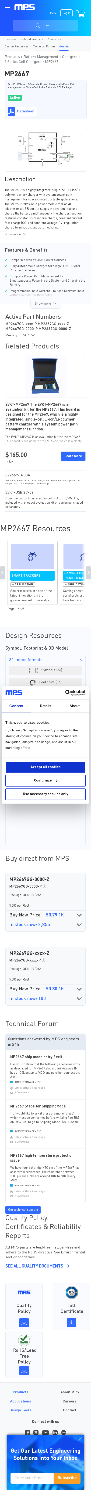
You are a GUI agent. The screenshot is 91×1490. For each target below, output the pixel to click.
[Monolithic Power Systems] (24, 7)
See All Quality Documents (34, 1266)
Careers (70, 1401)
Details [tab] (45, 706)
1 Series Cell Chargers (23, 62)
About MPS (69, 1392)
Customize (43, 780)
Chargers (70, 57)
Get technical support (23, 1209)
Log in (66, 13)
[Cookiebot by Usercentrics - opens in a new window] (65, 693)
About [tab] (75, 706)
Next (88, 572)
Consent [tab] (16, 706)
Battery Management (41, 57)
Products (13, 57)
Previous (2, 572)
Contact (69, 1410)
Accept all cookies (46, 767)
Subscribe (67, 1478)
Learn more (73, 456)
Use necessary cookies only (45, 794)
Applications (20, 1401)
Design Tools (20, 1410)
